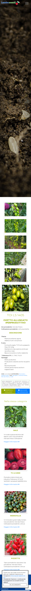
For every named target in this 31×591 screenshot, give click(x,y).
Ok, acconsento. (15, 585)
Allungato (15, 375)
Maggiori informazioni (22, 391)
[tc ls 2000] (15, 459)
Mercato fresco (5, 376)
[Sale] (15, 416)
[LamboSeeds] (10, 3)
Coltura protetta (22, 375)
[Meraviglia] (15, 502)
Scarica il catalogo (9, 391)
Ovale (11, 376)
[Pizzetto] (15, 544)
